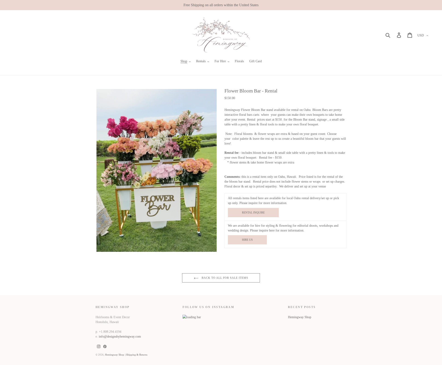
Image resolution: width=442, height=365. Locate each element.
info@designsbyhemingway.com (120, 336)
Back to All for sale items (224, 277)
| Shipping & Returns (136, 354)
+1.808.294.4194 (110, 331)
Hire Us (247, 239)
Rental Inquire (253, 212)
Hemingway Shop (299, 317)
